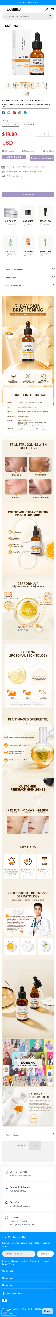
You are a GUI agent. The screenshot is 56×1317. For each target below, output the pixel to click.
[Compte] (46, 9)
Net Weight (5, 121)
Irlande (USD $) (13, 1293)
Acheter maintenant (42, 158)
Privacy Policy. (8, 1264)
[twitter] (8, 112)
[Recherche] (50, 16)
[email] (19, 112)
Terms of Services (37, 1261)
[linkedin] (25, 112)
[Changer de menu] (3, 9)
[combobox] (28, 16)
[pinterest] (14, 112)
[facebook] (3, 112)
